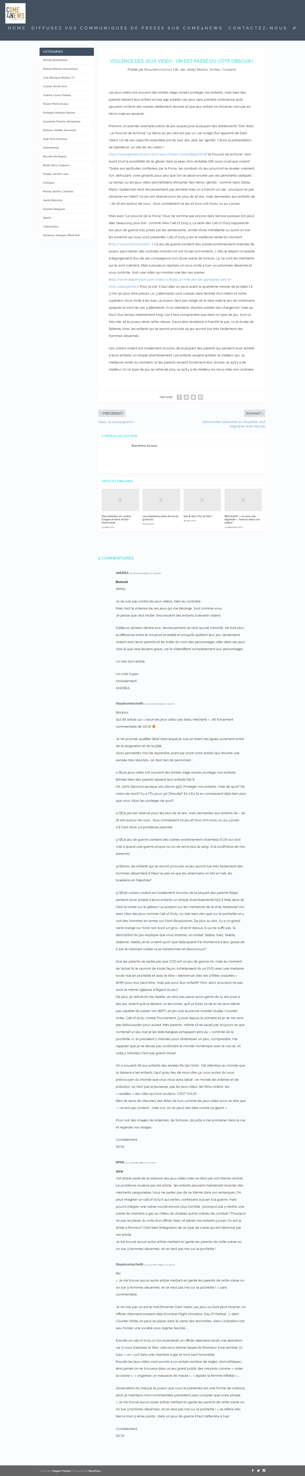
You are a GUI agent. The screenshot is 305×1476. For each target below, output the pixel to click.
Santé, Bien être (52, 200)
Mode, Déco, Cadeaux (56, 165)
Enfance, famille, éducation (59, 130)
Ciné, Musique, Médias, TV (58, 77)
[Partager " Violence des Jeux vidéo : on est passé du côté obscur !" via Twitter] (186, 397)
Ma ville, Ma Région (54, 156)
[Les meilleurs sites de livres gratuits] (161, 500)
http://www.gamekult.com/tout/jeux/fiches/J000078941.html (157, 154)
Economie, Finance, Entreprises (61, 121)
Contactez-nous (258, 29)
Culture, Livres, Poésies (57, 95)
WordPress (94, 1471)
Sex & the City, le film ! (198, 516)
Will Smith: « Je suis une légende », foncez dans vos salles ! (242, 519)
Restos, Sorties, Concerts (216, 69)
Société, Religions (54, 209)
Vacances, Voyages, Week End (61, 235)
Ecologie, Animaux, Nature (59, 112)
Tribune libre (50, 226)
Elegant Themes (61, 1471)
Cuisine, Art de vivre (55, 86)
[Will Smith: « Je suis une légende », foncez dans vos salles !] (243, 500)
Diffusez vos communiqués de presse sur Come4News (127, 29)
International (51, 147)
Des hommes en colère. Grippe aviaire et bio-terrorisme (116, 519)
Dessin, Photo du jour (55, 103)
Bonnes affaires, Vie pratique (60, 68)
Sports (47, 217)
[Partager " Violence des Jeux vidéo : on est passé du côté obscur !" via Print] (200, 397)
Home (17, 29)
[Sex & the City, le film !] (202, 500)
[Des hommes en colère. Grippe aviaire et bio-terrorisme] (120, 500)
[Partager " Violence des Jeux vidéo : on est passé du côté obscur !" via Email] (193, 397)
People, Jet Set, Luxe (55, 174)
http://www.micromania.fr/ (130, 244)
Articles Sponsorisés (55, 60)
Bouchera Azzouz (158, 69)
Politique (48, 182)
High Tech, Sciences (55, 139)
